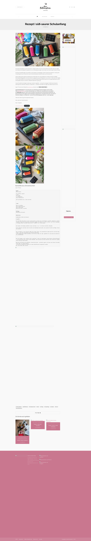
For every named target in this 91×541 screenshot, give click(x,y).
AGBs (16, 539)
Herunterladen (27, 105)
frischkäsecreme (32, 406)
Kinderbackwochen (21, 438)
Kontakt (40, 539)
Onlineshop (44, 16)
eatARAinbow (25, 406)
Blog (19, 437)
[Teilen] (35, 412)
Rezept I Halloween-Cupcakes (38, 425)
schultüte (52, 406)
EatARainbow (30, 87)
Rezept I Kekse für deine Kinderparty (53, 426)
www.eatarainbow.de (21, 91)
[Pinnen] (40, 412)
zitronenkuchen (19, 408)
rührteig (41, 406)
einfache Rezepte (23, 437)
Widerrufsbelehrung (28, 539)
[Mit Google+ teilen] (38, 412)
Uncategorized (40, 422)
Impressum (21, 539)
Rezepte (52, 16)
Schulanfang (46, 406)
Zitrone (56, 406)
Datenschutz (35, 539)
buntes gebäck (18, 406)
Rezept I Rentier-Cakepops (22, 440)
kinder (38, 406)
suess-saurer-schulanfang (19, 105)
